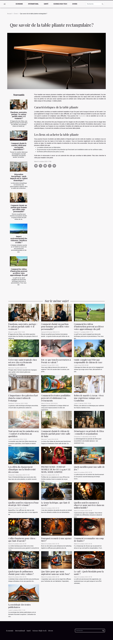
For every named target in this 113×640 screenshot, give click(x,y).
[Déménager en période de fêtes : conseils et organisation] (89, 419)
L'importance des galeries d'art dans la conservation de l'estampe (23, 398)
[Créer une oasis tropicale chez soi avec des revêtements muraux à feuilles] (23, 348)
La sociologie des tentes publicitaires (19, 606)
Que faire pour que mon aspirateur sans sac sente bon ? (55, 572)
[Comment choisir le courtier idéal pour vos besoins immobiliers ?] (18, 135)
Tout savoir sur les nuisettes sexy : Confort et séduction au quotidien (23, 434)
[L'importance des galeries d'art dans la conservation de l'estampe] (23, 384)
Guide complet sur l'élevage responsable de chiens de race (88, 361)
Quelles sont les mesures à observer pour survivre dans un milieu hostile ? (89, 505)
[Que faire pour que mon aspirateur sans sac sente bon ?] (56, 560)
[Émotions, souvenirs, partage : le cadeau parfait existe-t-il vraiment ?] (18, 104)
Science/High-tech (60, 4)
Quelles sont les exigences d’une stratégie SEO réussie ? (23, 504)
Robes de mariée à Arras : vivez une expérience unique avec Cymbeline (89, 398)
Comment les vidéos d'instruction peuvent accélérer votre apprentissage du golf (18, 272)
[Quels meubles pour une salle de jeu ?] (89, 455)
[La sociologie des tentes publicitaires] (23, 593)
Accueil (9, 13)
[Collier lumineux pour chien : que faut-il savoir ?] (23, 527)
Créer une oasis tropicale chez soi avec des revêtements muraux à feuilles (22, 362)
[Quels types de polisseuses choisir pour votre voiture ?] (23, 560)
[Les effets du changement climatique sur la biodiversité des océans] (23, 455)
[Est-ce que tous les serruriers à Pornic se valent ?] (56, 348)
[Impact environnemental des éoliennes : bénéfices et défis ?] (18, 229)
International (33, 4)
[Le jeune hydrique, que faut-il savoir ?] (56, 491)
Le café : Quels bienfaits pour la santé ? (89, 572)
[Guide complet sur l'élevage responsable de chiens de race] (89, 348)
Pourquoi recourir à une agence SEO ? (56, 539)
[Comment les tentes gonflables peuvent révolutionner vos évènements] (56, 384)
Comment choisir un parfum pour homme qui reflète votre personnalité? (19, 208)
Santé (46, 4)
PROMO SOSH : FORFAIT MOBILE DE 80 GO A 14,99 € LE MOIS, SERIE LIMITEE (56, 469)
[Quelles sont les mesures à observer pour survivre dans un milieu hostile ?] (89, 491)
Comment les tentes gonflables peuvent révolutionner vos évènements (55, 398)
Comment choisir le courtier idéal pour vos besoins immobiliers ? (18, 146)
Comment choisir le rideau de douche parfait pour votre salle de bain (55, 434)
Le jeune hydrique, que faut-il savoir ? (55, 504)
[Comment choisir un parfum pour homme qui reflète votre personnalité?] (18, 198)
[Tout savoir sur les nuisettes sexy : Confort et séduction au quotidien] (23, 419)
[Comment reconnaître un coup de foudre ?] (89, 527)
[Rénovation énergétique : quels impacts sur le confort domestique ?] (18, 167)
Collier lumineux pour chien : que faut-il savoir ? (22, 539)
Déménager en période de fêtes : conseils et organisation (89, 432)
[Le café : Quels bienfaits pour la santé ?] (89, 560)
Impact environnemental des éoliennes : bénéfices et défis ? (18, 239)
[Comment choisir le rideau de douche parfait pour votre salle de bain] (56, 419)
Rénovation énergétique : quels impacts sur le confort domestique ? (18, 177)
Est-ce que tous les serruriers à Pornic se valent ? (56, 361)
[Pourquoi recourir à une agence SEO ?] (56, 527)
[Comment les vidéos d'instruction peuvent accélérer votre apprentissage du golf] (18, 261)
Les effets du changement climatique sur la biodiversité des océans (22, 469)
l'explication (82, 116)
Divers (74, 4)
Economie (19, 4)
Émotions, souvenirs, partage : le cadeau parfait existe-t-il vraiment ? (19, 115)
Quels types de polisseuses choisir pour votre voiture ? (21, 572)
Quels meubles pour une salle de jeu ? (89, 468)
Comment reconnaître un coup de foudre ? (89, 539)
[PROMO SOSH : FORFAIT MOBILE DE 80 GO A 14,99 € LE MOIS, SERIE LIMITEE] (56, 455)
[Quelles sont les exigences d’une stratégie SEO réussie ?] (23, 491)
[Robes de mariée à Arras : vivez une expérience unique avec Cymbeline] (89, 384)
